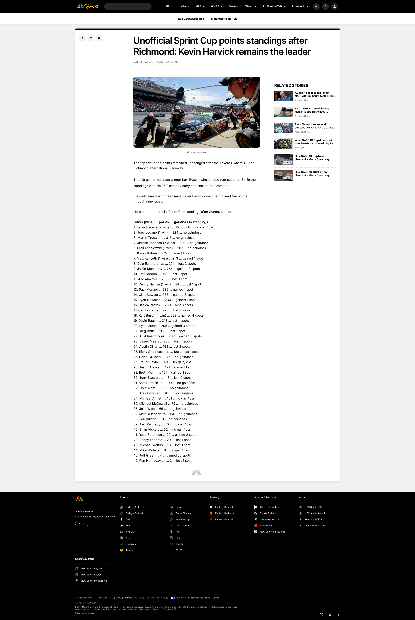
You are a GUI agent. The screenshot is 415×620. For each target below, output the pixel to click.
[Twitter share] (91, 38)
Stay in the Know (84, 511)
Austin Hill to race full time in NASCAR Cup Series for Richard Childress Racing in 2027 (314, 94)
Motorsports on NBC (224, 18)
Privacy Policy (162, 598)
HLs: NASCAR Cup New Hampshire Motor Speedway (312, 157)
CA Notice (198, 598)
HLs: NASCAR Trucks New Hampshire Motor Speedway (312, 173)
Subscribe (81, 523)
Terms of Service (212, 598)
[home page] (88, 6)
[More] (316, 6)
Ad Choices (149, 598)
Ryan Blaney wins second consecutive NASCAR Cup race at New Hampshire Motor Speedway (314, 126)
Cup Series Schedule (191, 18)
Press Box (138, 598)
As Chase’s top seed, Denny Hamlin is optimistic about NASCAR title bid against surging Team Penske (315, 110)
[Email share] (99, 38)
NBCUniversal (92, 603)
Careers (88, 598)
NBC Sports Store (124, 598)
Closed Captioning (102, 598)
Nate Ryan (141, 62)
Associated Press (302, 100)
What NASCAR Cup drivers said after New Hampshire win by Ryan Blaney (315, 142)
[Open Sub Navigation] (173, 6)
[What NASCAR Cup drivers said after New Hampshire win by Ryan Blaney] (283, 144)
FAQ (113, 598)
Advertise (79, 598)
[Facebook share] (82, 38)
